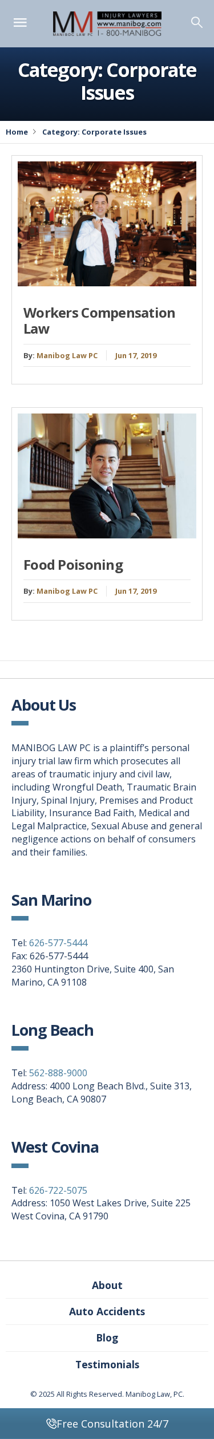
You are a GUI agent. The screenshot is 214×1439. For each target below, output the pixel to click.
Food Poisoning (73, 564)
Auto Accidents (107, 1311)
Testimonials (107, 1364)
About (107, 1285)
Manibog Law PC (67, 355)
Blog (107, 1337)
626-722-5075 (58, 1190)
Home (17, 132)
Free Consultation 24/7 (112, 1423)
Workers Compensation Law (99, 320)
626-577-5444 (58, 943)
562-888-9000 (58, 1073)
